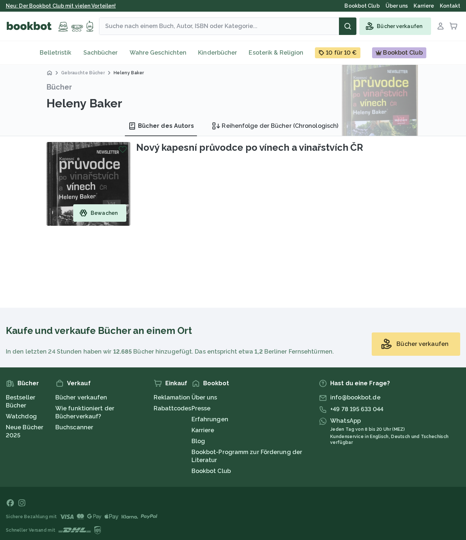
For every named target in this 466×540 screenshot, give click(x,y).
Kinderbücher (217, 52)
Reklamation (172, 397)
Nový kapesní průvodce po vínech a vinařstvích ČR (249, 147)
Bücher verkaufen (81, 397)
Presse (201, 408)
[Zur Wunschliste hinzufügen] (122, 149)
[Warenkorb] (453, 26)
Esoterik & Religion (276, 52)
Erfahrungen (209, 419)
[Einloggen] (440, 26)
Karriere (202, 430)
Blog (198, 441)
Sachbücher (100, 52)
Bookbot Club (211, 471)
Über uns (204, 397)
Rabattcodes (172, 408)
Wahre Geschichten (158, 52)
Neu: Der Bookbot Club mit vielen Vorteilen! (61, 6)
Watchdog (21, 416)
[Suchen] (347, 26)
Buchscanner (74, 427)
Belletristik (55, 52)
